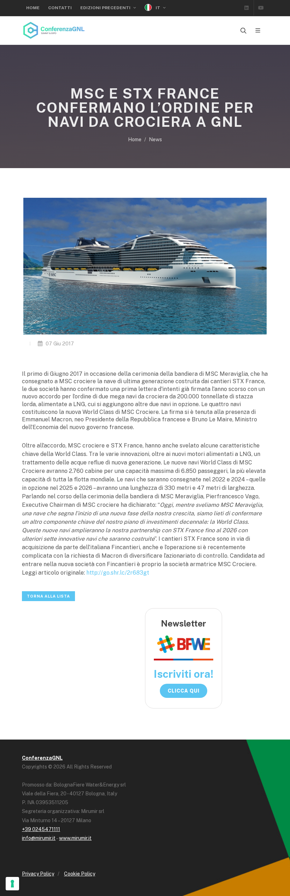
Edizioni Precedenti (106, 7)
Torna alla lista (48, 596)
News (155, 139)
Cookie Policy (79, 874)
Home (33, 7)
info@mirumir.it (39, 838)
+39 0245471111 (41, 829)
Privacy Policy (38, 874)
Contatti (60, 7)
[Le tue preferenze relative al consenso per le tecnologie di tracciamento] (12, 883)
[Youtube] (261, 8)
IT (158, 7)
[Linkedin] (246, 8)
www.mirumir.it (75, 838)
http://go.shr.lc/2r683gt (117, 572)
